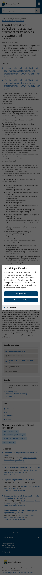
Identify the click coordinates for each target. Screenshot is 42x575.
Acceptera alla (21, 294)
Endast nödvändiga (21, 300)
